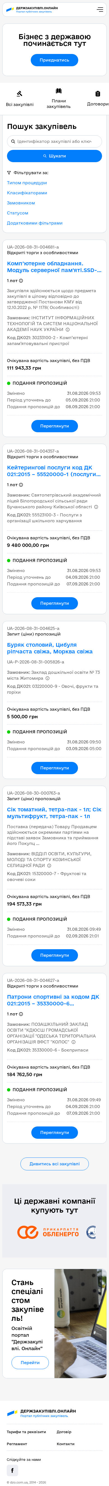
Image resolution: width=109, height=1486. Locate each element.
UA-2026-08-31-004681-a (33, 247)
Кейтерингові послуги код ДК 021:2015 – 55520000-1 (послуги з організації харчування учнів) (54, 471)
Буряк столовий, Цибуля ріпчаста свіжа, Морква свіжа (50, 648)
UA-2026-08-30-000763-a (33, 793)
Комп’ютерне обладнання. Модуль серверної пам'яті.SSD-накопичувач (52, 266)
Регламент (17, 1444)
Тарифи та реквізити (26, 1432)
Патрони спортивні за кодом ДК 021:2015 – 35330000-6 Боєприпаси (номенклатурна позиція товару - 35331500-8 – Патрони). (53, 1000)
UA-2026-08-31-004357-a (33, 451)
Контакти (65, 1444)
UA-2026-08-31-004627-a (33, 980)
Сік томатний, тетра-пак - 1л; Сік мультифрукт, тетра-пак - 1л (54, 812)
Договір (64, 1432)
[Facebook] (12, 1470)
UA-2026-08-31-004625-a (33, 628)
